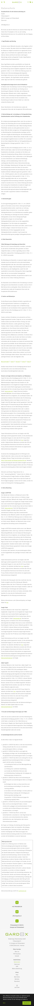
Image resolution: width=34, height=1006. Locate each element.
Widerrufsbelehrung (17, 968)
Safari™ (13, 361)
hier (22, 440)
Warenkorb (17, 981)
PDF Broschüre (17, 954)
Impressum (17, 964)
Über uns (17, 951)
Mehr (4, 1003)
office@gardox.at (17, 916)
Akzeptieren (27, 1003)
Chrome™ (18, 361)
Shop (17, 975)
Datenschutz (17, 962)
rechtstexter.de (22, 891)
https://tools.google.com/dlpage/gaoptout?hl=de (13, 460)
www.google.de (8, 391)
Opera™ (29, 361)
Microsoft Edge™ (5, 361)
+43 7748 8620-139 (17, 906)
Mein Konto (17, 977)
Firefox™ (24, 361)
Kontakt (17, 956)
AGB (17, 966)
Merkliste (17, 979)
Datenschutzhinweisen (6, 658)
